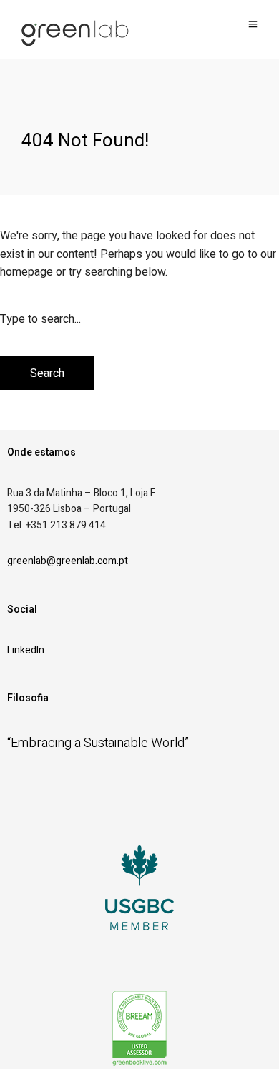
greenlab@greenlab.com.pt (67, 560)
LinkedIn (25, 650)
